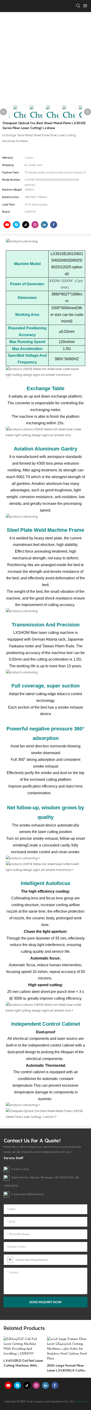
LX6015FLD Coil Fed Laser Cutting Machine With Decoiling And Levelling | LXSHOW (23, 1363)
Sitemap (82, 1401)
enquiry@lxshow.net (31, 1194)
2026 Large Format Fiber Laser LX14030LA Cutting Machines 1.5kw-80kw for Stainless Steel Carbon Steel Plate (67, 1368)
